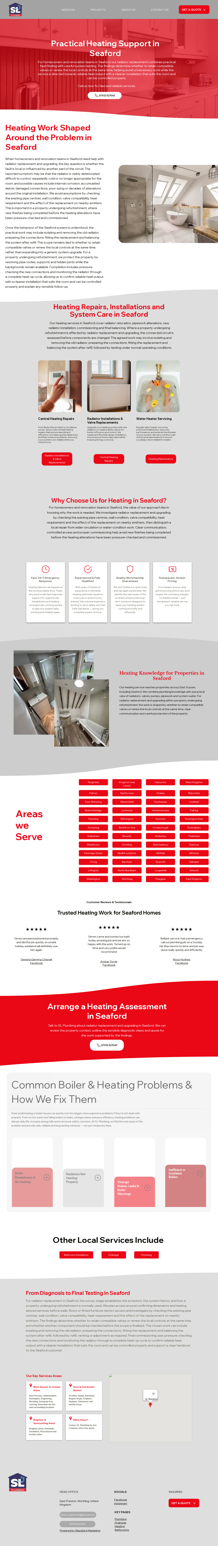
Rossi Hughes (181, 959)
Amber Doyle (108, 961)
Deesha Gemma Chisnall (36, 959)
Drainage (120, 1522)
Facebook (120, 1499)
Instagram (120, 1503)
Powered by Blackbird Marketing (80, 1530)
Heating (120, 1526)
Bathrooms (122, 1530)
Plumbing (121, 1519)
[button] (63, 9)
